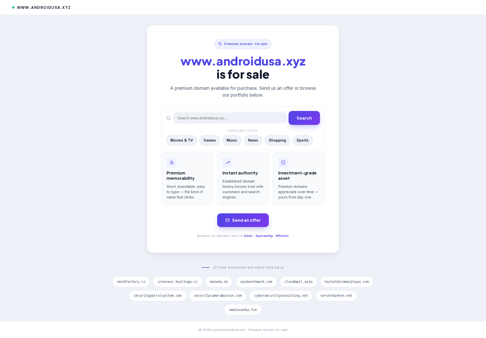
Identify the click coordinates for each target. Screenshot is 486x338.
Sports (303, 140)
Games (210, 140)
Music (232, 140)
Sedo (248, 236)
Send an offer (246, 220)
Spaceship (264, 236)
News (253, 140)
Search (304, 118)
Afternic (282, 236)
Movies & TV (181, 140)
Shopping (277, 140)
